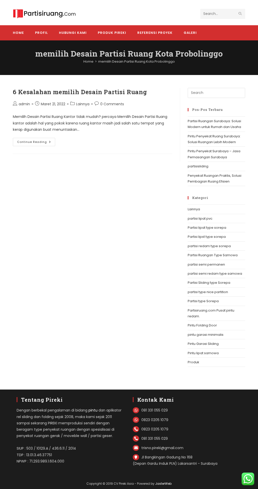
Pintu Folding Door (202, 325)
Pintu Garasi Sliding (203, 343)
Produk (193, 362)
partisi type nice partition (208, 292)
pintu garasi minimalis (205, 334)
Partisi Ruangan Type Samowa (213, 255)
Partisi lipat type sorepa (207, 227)
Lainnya (82, 104)
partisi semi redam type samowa (215, 273)
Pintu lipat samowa (203, 353)
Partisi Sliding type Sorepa (209, 282)
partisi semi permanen (206, 264)
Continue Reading (36, 143)
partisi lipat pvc (200, 218)
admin (24, 104)
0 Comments (112, 104)
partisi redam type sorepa (209, 246)
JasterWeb (163, 483)
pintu (93, 410)
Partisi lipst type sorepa (207, 236)
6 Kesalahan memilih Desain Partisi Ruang (80, 92)
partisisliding (198, 166)
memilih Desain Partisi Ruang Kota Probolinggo (136, 61)
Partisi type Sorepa (203, 301)
